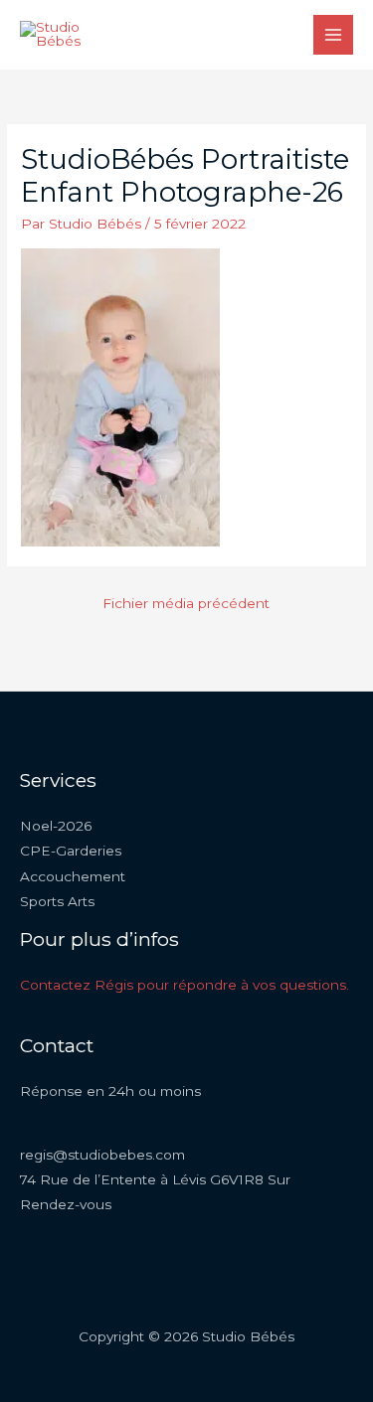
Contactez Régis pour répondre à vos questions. (184, 985)
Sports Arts (57, 901)
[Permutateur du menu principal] (333, 35)
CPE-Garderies (70, 850)
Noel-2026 (56, 826)
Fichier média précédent (186, 603)
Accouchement (72, 876)
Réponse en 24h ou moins (110, 1091)
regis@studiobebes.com (102, 1155)
